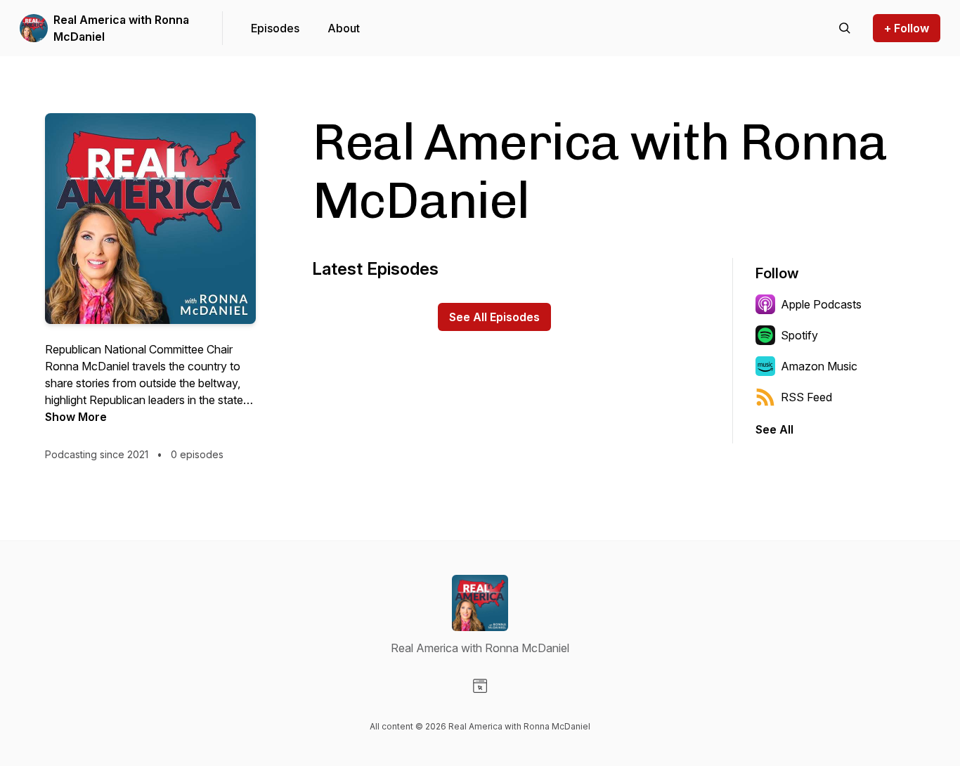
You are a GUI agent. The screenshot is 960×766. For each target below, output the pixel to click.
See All (774, 429)
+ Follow (906, 28)
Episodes (275, 28)
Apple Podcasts (821, 304)
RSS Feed (806, 397)
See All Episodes (494, 317)
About (343, 28)
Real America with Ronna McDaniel (121, 28)
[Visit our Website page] (480, 686)
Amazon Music (819, 366)
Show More (76, 417)
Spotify (799, 335)
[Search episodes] (844, 28)
